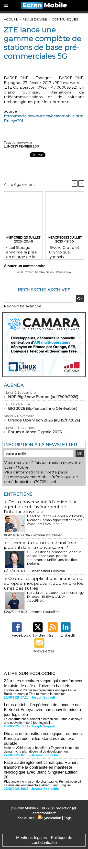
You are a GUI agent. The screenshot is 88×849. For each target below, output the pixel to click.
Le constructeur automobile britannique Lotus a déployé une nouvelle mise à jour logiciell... (43, 720)
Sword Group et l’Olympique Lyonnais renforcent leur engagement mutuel (63, 251)
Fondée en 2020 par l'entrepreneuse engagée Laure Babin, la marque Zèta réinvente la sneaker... (40, 692)
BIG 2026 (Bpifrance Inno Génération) (42, 408)
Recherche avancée (23, 306)
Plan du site (26, 818)
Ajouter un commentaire (24, 266)
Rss (50, 635)
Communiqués (65, 19)
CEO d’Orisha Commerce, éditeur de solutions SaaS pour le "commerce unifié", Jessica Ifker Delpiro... (54, 558)
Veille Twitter (25, 271)
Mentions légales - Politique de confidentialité (44, 840)
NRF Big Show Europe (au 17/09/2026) (43, 396)
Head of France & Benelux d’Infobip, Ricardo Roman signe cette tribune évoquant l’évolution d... (55, 520)
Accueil (11, 19)
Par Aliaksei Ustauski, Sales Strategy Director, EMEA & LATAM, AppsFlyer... (55, 596)
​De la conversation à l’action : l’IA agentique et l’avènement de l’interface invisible (40, 506)
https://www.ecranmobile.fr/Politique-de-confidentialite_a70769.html (41, 479)
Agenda (14, 385)
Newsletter (44, 651)
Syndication (51, 818)
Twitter (39, 635)
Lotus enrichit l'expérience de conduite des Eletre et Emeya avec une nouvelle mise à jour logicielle (43, 709)
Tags (67, 818)
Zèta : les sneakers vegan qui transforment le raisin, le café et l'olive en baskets (43, 683)
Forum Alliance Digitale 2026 (35, 432)
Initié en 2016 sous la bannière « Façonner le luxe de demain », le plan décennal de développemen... (41, 749)
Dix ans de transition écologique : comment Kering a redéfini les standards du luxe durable (43, 738)
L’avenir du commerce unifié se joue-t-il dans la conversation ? (40, 545)
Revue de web (34, 19)
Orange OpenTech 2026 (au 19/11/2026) (44, 420)
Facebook (21, 635)
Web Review (63, 271)
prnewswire (22, 142)
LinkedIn (68, 635)
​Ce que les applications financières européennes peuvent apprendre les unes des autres (43, 583)
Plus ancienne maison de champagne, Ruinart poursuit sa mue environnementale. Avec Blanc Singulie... (42, 783)
